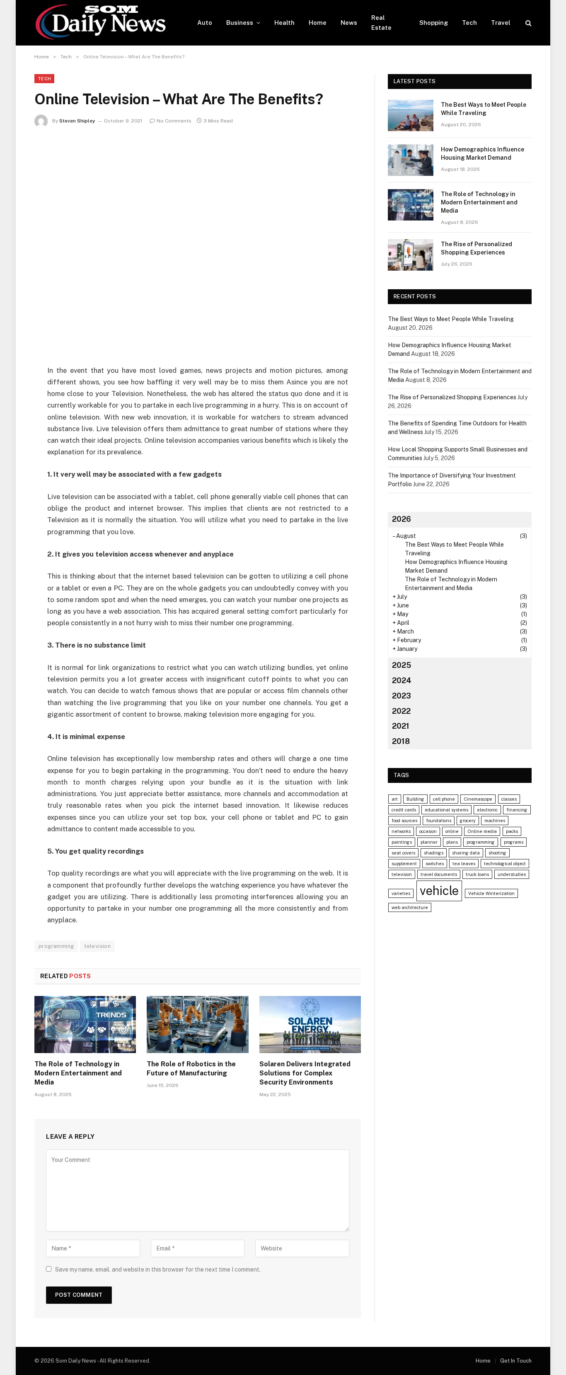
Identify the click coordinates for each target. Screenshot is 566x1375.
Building (415, 799)
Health (284, 22)
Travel (500, 22)
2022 (401, 711)
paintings (402, 842)
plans (452, 842)
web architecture (410, 907)
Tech (469, 22)
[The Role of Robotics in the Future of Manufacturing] (197, 1024)
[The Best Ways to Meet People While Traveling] (410, 115)
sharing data (466, 852)
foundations (438, 820)
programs (513, 842)
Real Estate (381, 22)
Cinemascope (478, 799)
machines (494, 820)
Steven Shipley (77, 121)
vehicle (439, 890)
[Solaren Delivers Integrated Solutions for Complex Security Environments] (310, 1024)
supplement (404, 863)
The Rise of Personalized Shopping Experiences (476, 248)
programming (56, 946)
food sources (404, 820)
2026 (401, 519)
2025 (401, 665)
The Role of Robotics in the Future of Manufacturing (191, 1068)
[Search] (528, 23)
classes (509, 799)
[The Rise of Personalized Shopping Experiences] (410, 255)
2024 (401, 680)
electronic (487, 809)
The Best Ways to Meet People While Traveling (483, 108)
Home (318, 22)
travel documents (439, 874)
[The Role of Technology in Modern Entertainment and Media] (85, 1024)
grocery (468, 820)
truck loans (477, 874)
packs (512, 831)
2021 (400, 726)
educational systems (446, 809)
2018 (401, 741)
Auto (204, 22)
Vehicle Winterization (491, 893)
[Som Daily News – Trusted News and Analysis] (105, 23)
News (349, 22)
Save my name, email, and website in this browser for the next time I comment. (158, 1269)
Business (239, 22)
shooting (497, 852)
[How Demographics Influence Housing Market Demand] (410, 160)
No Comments (174, 121)
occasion (428, 831)
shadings (433, 852)
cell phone (444, 799)
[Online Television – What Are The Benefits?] (197, 244)
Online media (482, 831)
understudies (512, 874)
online (452, 831)
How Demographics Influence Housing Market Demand (482, 153)
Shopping (433, 22)
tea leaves (463, 863)
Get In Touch (516, 1361)
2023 (401, 695)
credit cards (404, 809)
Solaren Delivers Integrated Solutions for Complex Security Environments (305, 1073)
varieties (401, 893)
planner (429, 842)
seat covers (403, 852)
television (97, 946)
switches (435, 863)
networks (401, 831)
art (395, 799)
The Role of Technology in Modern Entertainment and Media (78, 1073)
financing (516, 809)
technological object (505, 863)
